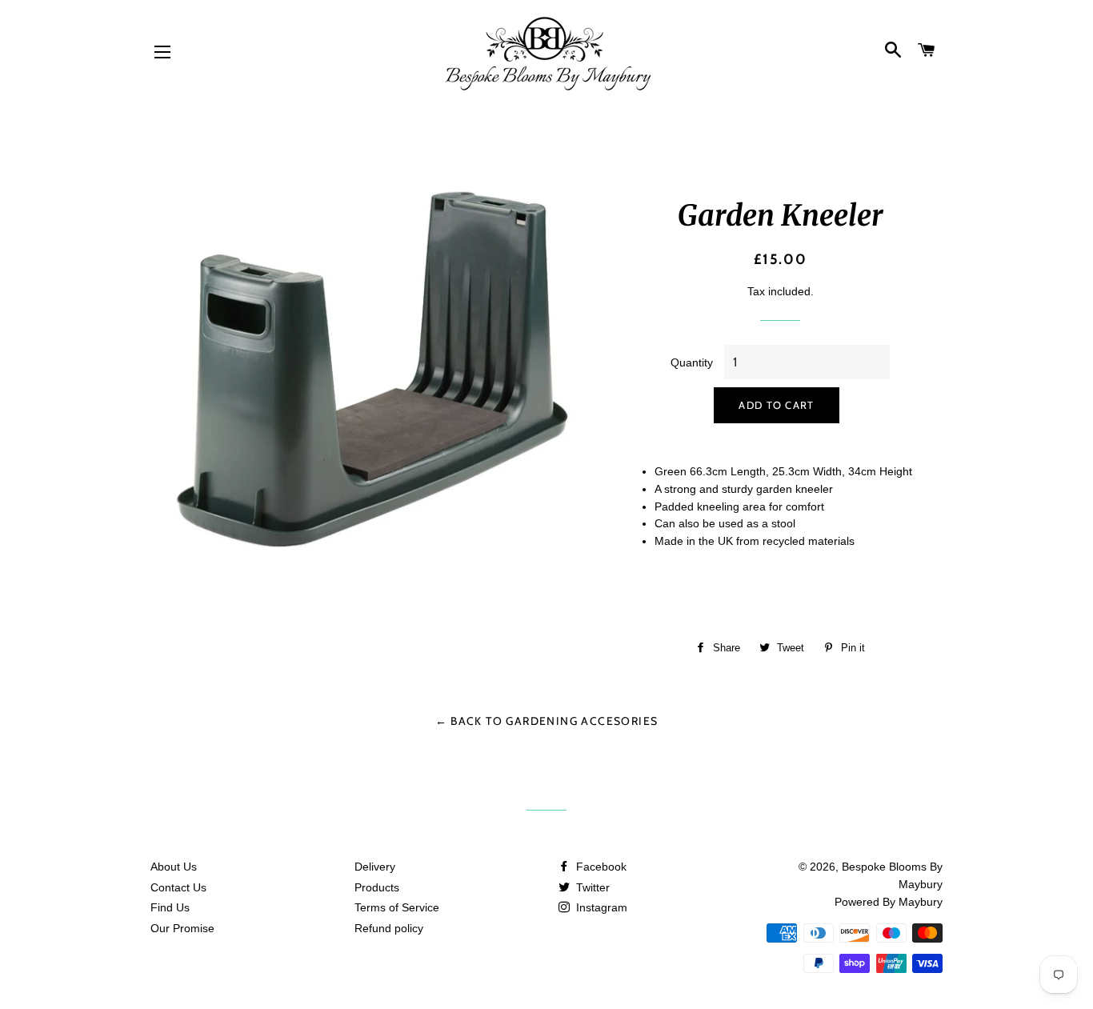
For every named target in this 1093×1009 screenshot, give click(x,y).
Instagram (600, 907)
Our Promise (182, 928)
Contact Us (178, 887)
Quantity (692, 362)
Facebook (600, 866)
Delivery (374, 866)
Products (376, 887)
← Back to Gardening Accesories (547, 721)
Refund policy (388, 928)
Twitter (591, 887)
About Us (173, 866)
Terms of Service (396, 907)
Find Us (170, 907)
